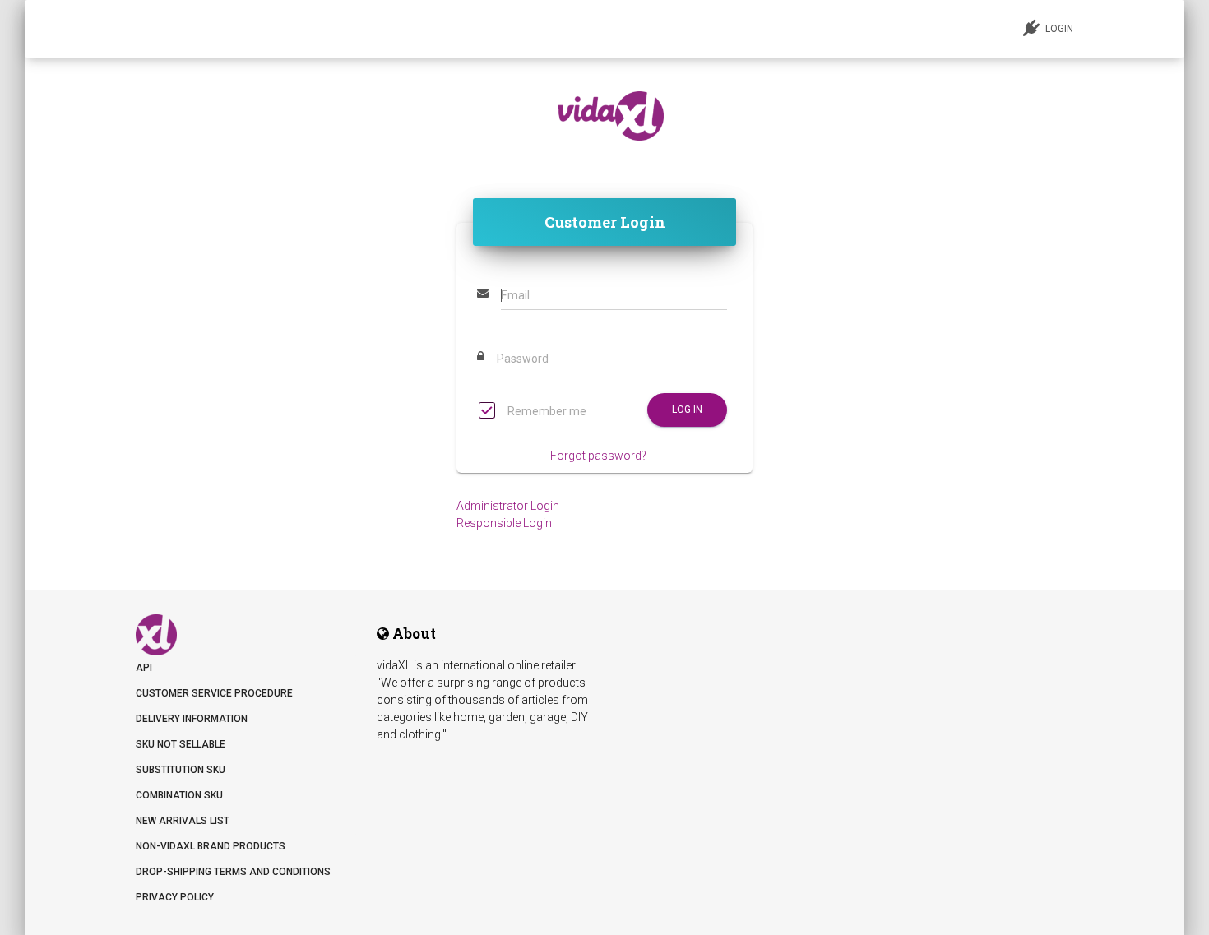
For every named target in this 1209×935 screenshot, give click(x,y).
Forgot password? (598, 455)
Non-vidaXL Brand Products (210, 846)
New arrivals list (182, 820)
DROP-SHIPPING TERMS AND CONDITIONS (233, 871)
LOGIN (1058, 29)
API (144, 667)
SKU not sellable (180, 744)
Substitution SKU (180, 769)
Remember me (545, 411)
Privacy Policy (175, 897)
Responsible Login (504, 523)
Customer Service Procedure (214, 693)
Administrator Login (507, 505)
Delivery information (192, 718)
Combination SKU (179, 795)
